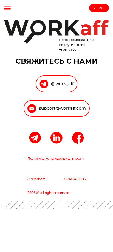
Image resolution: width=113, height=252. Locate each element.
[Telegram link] (35, 138)
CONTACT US (75, 179)
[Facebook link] (78, 138)
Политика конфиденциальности (55, 158)
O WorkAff (36, 179)
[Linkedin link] (56, 138)
